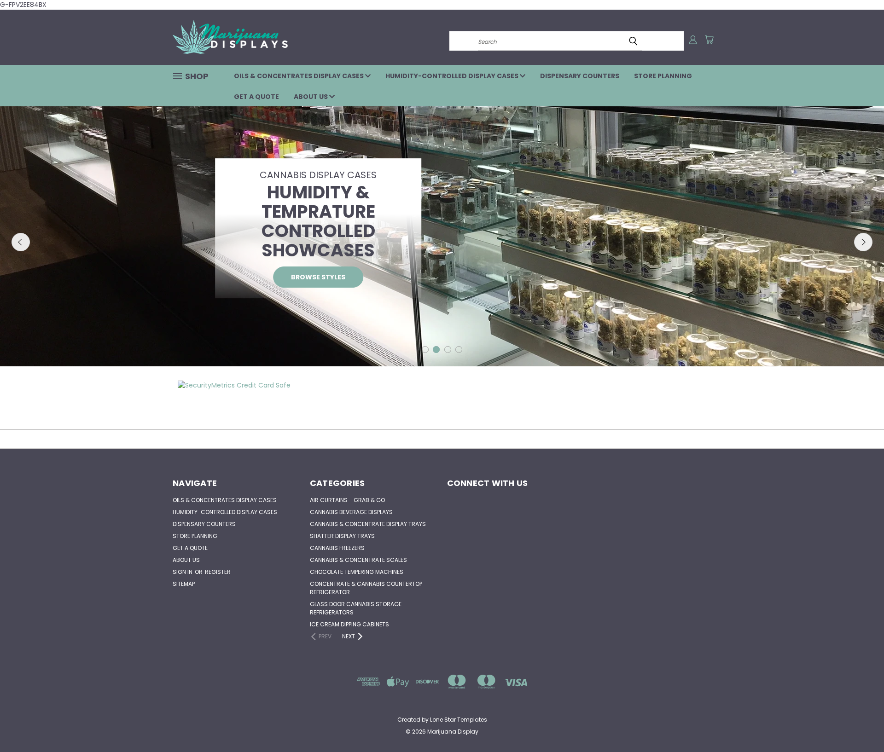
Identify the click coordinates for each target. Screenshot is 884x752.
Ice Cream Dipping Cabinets (349, 624)
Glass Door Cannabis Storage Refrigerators (355, 608)
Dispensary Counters (579, 76)
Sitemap (184, 584)
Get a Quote (256, 96)
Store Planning (663, 76)
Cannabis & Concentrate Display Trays (368, 524)
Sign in (183, 572)
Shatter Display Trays (342, 536)
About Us (311, 96)
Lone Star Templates (458, 719)
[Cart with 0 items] (709, 39)
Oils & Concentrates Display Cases (299, 76)
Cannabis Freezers (337, 548)
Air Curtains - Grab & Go (347, 500)
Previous (21, 242)
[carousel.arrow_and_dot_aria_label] (425, 349)
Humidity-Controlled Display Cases (452, 76)
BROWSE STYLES (318, 277)
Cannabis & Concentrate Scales (358, 560)
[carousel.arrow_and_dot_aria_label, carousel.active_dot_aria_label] (436, 349)
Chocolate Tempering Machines (356, 572)
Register (218, 572)
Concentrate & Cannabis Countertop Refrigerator (366, 588)
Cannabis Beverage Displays (351, 512)
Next (863, 242)
